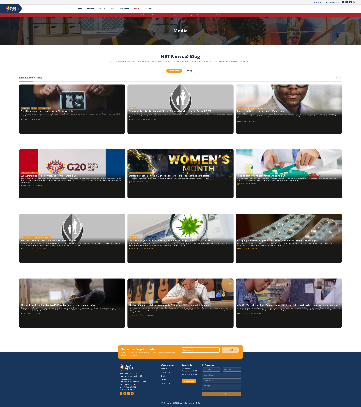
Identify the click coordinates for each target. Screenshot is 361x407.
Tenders (200, 15)
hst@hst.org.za (129, 389)
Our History (144, 15)
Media (136, 8)
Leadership (156, 15)
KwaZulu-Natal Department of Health (189, 370)
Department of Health (189, 375)
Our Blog (188, 71)
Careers (209, 15)
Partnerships (189, 15)
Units (112, 8)
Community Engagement (172, 15)
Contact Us (148, 8)
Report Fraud (189, 381)
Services (102, 8)
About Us (90, 8)
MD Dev (198, 403)
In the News (174, 71)
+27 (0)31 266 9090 (128, 385)
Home (80, 8)
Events (218, 15)
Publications (124, 8)
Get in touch (165, 383)
